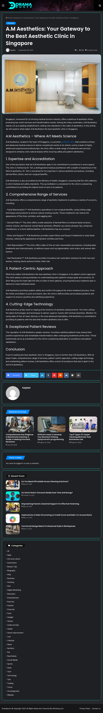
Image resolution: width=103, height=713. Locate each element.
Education (11, 594)
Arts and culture (13, 559)
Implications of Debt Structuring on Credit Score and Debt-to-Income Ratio (56, 515)
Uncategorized (13, 691)
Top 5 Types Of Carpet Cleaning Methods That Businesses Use (80, 437)
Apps (9, 555)
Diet (9, 586)
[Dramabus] (20, 5)
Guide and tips (13, 625)
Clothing (10, 582)
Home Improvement (15, 633)
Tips (9, 679)
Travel (9, 687)
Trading (10, 683)
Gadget (10, 617)
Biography (11, 571)
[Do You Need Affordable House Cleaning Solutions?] (13, 485)
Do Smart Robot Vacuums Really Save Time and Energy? (47, 492)
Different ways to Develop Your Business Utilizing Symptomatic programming (51, 437)
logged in (19, 463)
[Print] (78, 375)
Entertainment (13, 598)
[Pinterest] (54, 375)
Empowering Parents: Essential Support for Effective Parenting (50, 504)
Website (10, 695)
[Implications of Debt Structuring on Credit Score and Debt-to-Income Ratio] (13, 518)
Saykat (12, 50)
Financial (10, 609)
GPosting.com (58, 708)
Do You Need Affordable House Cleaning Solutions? (45, 481)
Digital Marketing (14, 590)
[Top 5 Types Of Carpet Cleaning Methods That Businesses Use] (83, 424)
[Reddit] (60, 375)
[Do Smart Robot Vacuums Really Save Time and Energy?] (13, 496)
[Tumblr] (48, 375)
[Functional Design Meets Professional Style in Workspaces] (13, 529)
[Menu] (3, 6)
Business (17, 18)
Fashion (10, 606)
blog (9, 574)
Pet (8, 652)
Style (9, 668)
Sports (10, 664)
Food (9, 613)
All (8, 551)
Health (10, 629)
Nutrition (10, 648)
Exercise (10, 602)
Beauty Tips (12, 567)
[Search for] (100, 6)
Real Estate (11, 656)
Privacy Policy (85, 708)
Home (9, 18)
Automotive (12, 563)
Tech (9, 672)
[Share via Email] (72, 375)
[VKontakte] (66, 375)
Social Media (12, 660)
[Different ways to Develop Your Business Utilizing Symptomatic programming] (52, 424)
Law (9, 637)
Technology (12, 675)
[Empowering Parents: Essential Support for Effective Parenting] (13, 507)
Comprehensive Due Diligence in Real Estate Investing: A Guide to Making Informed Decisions (19, 438)
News (9, 644)
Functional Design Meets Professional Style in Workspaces (48, 526)
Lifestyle (10, 641)
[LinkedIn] (42, 375)
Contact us (96, 708)
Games (10, 621)
